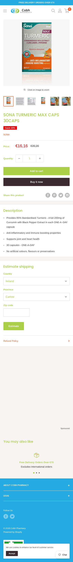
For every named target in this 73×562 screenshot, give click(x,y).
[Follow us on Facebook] (5, 516)
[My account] (60, 11)
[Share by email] (67, 195)
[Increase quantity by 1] (39, 158)
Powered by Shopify (12, 532)
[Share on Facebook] (47, 195)
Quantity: (8, 158)
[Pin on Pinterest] (54, 195)
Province (8, 289)
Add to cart (36, 171)
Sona (6, 134)
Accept (12, 553)
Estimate (13, 326)
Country (7, 273)
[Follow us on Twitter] (12, 516)
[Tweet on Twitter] (60, 195)
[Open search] (53, 11)
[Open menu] (5, 11)
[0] (67, 11)
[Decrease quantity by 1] (19, 158)
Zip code (8, 305)
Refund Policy (10, 341)
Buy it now (36, 181)
